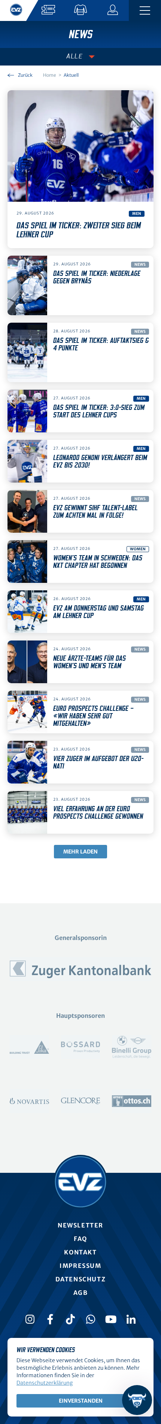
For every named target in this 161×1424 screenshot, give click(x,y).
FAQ (80, 1238)
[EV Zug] (80, 1182)
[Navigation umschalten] (145, 10)
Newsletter (80, 1225)
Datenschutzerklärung (44, 1382)
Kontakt (80, 1252)
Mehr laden (80, 851)
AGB (80, 1292)
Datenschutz (80, 1279)
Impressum (80, 1265)
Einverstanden (81, 1400)
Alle (74, 56)
